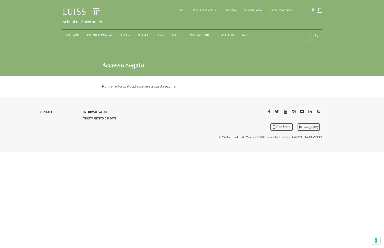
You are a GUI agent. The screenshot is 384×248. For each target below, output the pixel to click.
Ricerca (143, 35)
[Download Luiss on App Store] (282, 127)
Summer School (253, 10)
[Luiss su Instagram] (294, 112)
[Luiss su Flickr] (302, 112)
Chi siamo (72, 35)
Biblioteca (231, 10)
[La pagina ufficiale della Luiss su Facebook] (269, 112)
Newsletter (226, 35)
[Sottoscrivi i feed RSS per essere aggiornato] (318, 112)
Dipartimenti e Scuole (205, 10)
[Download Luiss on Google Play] (309, 127)
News (160, 35)
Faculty (125, 35)
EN (313, 10)
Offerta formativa (99, 35)
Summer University (281, 10)
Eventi (176, 35)
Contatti (46, 112)
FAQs (245, 35)
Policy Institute (198, 35)
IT (319, 10)
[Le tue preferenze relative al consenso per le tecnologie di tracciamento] (376, 240)
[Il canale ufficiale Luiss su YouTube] (286, 112)
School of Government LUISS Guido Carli (86, 18)
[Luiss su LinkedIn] (310, 112)
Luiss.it (181, 10)
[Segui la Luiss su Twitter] (277, 112)
